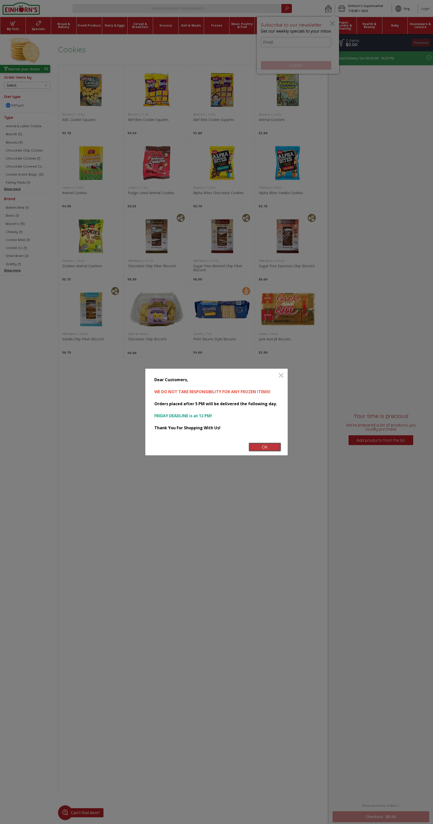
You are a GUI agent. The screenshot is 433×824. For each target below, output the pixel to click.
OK (265, 447)
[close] (281, 376)
